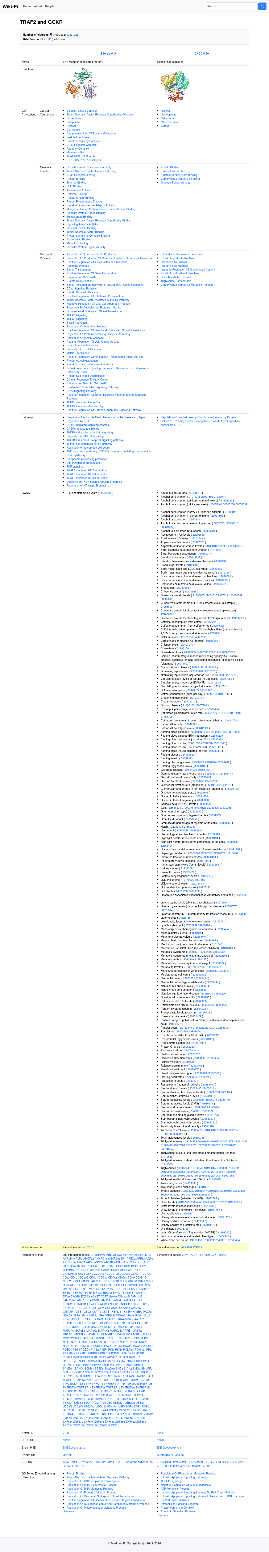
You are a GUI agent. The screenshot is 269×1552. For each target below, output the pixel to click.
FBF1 (144, 1300)
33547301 (236, 546)
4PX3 (191, 1466)
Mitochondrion (169, 122)
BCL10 (85, 1266)
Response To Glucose (174, 262)
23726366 (217, 1172)
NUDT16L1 (85, 1346)
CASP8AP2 (118, 1270)
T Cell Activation (77, 322)
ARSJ (89, 1262)
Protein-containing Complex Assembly (90, 364)
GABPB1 (76, 1308)
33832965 (225, 807)
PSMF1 (67, 1357)
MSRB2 (146, 1334)
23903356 (203, 800)
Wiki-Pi (10, 6)
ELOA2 (107, 1293)
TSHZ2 (67, 1403)
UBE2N (67, 1406)
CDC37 (93, 1277)
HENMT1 (117, 1311)
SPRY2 (67, 1376)
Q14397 (179, 1455)
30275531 (201, 880)
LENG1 (93, 1323)
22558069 (201, 986)
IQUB (147, 1315)
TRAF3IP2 (98, 1395)
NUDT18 (98, 1346)
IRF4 (66, 1319)
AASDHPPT (98, 1255)
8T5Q (82, 1466)
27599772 (219, 853)
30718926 (192, 1194)
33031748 (224, 1100)
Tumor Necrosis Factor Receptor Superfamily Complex (100, 114)
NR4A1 (143, 1342)
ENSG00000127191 (75, 1447)
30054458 (167, 1194)
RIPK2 (67, 1365)
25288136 (212, 694)
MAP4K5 (103, 1330)
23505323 (206, 853)
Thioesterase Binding (79, 216)
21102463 (188, 705)
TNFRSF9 (109, 1391)
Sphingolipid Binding (79, 239)
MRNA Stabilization (78, 353)
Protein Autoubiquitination (82, 360)
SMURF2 (146, 1368)
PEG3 (76, 1349)
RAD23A (99, 1357)
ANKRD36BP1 (117, 1258)
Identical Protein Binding (81, 228)
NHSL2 (94, 1342)
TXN (103, 1403)
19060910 (188, 959)
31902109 (183, 648)
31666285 (212, 1092)
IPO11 (139, 1315)
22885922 (188, 1191)
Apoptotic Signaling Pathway (178, 1511)
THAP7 (124, 1380)
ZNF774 (68, 1425)
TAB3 (124, 1376)
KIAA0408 (124, 1319)
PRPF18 (105, 1353)
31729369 (187, 868)
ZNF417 (119, 1418)
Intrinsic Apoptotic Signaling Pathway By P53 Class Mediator (198, 1492)
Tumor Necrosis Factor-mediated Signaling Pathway (98, 300)
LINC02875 (105, 1323)
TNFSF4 (121, 1391)
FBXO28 (68, 1304)
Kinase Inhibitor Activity (175, 171)
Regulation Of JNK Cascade (84, 349)
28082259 (188, 1046)
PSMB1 (116, 1353)
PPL (149, 1349)
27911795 (194, 497)
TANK (132, 1376)
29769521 (203, 1077)
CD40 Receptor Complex (82, 145)
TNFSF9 (133, 1391)
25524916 (202, 792)
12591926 (72, 34)
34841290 (220, 993)
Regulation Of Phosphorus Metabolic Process (188, 1473)
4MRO (192, 1462)
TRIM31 (68, 1399)
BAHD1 (146, 1262)
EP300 (127, 1293)
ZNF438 (129, 1418)
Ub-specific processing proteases (87, 459)
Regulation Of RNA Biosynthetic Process (92, 1485)
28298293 (205, 804)
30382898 (206, 952)
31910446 (232, 853)
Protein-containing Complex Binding (88, 235)
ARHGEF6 (69, 1262)
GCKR (202, 53)
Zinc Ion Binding (76, 182)
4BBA (168, 1462)
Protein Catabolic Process (82, 292)
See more (69, 1511)
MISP (100, 1334)
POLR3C (128, 1349)
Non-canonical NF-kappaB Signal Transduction (95, 311)
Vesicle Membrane (78, 137)
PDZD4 (67, 1349)
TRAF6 (119, 1395)
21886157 (200, 959)
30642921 (191, 724)
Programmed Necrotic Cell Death (87, 383)
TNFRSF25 (69, 1391)
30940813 (194, 519)
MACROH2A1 (99, 1327)
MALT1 (112, 1327)
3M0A (66, 1466)
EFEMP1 (68, 1293)
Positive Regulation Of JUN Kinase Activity (93, 341)
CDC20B (83, 1277)
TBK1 (149, 1376)
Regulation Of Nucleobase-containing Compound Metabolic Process (108, 1504)
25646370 (175, 807)
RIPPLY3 (97, 1365)
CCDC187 (100, 1274)
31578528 (200, 807)
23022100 (195, 1088)
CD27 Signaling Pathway (82, 391)
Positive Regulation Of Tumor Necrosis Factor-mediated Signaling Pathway (106, 396)
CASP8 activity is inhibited (83, 428)
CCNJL (147, 1274)
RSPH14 (137, 1365)
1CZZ (89, 1462)
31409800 (199, 1221)
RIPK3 (76, 1365)
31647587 (179, 1145)
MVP (66, 1338)
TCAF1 (67, 1380)
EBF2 (124, 1289)
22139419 (186, 1027)
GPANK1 (124, 1308)
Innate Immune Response (82, 345)
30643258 (229, 504)
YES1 (122, 1410)
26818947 (201, 1191)
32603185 (200, 766)
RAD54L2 (111, 1357)
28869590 (226, 1191)
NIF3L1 (104, 1342)
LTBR (66, 1327)
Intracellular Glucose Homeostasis (182, 254)
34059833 (188, 754)
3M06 (149, 1462)
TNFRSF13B (144, 1384)
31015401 (218, 944)
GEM (101, 1308)
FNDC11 (113, 1304)
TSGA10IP (144, 1399)
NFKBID (76, 1342)
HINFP (128, 1311)
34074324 (167, 1149)
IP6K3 (130, 1315)
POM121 (140, 1349)
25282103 (177, 826)
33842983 (234, 732)
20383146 (197, 667)
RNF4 (118, 1365)
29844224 (200, 1009)
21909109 (190, 967)
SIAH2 (128, 1368)
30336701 (219, 523)
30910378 (209, 1225)
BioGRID (45, 39)
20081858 (196, 732)
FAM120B (124, 1296)
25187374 (211, 762)
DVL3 (98, 1289)
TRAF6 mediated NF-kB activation (87, 474)
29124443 (210, 667)
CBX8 (89, 1274)
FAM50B (93, 1300)
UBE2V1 (78, 1406)
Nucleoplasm (74, 118)
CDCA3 (112, 1277)
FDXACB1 (80, 1304)
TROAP (109, 1399)
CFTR (197, 1255)
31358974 (220, 497)
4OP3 (176, 1466)
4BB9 (160, 1462)
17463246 (184, 1168)
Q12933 (67, 1455)
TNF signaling (75, 466)
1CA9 (73, 1462)
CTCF (77, 1285)
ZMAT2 (148, 1414)
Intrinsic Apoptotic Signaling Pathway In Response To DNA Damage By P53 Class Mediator (202, 1498)
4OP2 (168, 1466)
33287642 (210, 622)
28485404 (216, 504)
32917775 (209, 671)
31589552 (219, 952)
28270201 (223, 762)
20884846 (196, 1202)
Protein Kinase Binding (80, 198)
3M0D (74, 1466)
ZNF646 (99, 1421)
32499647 (204, 1194)
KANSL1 (112, 1319)
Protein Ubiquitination (79, 281)
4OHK (208, 1462)
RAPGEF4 (69, 1361)
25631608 (221, 732)
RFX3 (111, 1361)
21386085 (215, 1179)
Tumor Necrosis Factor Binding (85, 232)
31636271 (211, 1100)
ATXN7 (127, 1262)
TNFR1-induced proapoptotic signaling (90, 432)
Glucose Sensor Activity (175, 182)
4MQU (183, 1462)
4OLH (241, 1462)
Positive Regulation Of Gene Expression (91, 273)
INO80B (121, 1315)
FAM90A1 (106, 1300)
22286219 (202, 967)
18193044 (210, 1168)
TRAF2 (108, 53)
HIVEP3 (137, 1311)
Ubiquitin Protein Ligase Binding (86, 213)
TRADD (67, 1395)
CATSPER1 (133, 1270)
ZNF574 (89, 1421)
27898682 (225, 576)
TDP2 (105, 1380)
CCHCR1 (136, 1274)
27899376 (188, 807)
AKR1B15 (69, 1258)
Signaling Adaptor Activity (82, 224)
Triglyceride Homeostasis (176, 281)
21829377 (175, 1024)
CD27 (66, 1277)
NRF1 (66, 1346)
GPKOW (136, 1308)
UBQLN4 (100, 1406)
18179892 (188, 880)
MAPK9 (114, 1330)
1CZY (81, 1462)
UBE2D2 (129, 1403)
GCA (85, 1308)
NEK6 (144, 1338)
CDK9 (131, 1277)
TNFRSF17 (84, 1387)
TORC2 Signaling (77, 319)
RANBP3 (134, 1357)
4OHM (217, 1462)
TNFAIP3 (97, 1384)
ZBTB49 (101, 1414)
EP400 (136, 1293)
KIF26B (67, 1323)
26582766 (227, 652)
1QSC (133, 1462)
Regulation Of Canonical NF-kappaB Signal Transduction (101, 1496)
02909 (160, 1440)
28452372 (225, 785)
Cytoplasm (73, 122)
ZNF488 (140, 1418)
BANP (66, 1266)
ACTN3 (121, 1255)
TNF (88, 1384)
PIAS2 (95, 1349)
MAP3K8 (80, 1330)
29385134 (207, 993)
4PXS (206, 1466)
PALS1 (118, 1346)
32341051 (226, 679)
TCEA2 (76, 1380)
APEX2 (131, 1258)
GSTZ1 (106, 1311)
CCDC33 (125, 1274)
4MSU (200, 1462)
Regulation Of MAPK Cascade (85, 338)
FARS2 (127, 1300)
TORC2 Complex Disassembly (85, 406)
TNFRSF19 (113, 1387)
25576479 (188, 872)
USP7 (66, 1410)
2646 (160, 1433)
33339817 (223, 546)
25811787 (208, 1206)
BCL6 (93, 1266)
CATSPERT (70, 1274)
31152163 (236, 713)
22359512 (204, 1012)
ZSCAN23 (79, 1425)
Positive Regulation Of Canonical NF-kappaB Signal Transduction (106, 330)
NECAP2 (124, 1338)
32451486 (198, 1043)
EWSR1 (75, 1296)
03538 (66, 1440)
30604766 (211, 713)
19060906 (222, 1168)
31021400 (202, 796)
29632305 (221, 955)
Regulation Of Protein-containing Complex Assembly (99, 334)
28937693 (207, 497)
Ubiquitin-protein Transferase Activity (89, 167)
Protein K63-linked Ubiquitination (86, 376)
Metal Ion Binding (77, 243)
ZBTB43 (90, 1414)
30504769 (204, 770)
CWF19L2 (88, 1285)
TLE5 (81, 1384)
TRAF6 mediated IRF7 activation (87, 470)
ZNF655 (120, 1421)
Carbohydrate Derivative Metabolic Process (187, 285)
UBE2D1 (118, 1403)
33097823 (198, 542)
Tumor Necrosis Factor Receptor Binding (91, 171)
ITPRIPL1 (84, 1319)
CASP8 (105, 1270)
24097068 (202, 652)
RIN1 (137, 1361)
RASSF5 (81, 1361)
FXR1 (144, 1304)
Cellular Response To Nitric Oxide (87, 379)
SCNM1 (89, 1368)
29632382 (239, 1191)
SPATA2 (125, 1372)
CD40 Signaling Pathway (82, 288)
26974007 (183, 663)
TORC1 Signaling (77, 315)
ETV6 (66, 1296)
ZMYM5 (68, 1418)
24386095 (194, 891)
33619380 (216, 569)
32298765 (203, 997)
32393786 (196, 1065)
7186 (66, 1433)
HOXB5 (67, 1315)
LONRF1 (133, 1323)
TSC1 (90, 1247)
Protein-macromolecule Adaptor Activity (91, 205)
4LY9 (175, 1462)
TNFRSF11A (111, 1384)
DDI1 (117, 1285)
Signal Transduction (79, 269)
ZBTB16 (142, 1410)
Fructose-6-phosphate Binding (179, 175)
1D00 (96, 1462)
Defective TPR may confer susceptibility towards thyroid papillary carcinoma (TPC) (200, 423)
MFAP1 (91, 1334)
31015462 (223, 713)
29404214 (217, 1175)
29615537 (194, 557)
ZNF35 (98, 1418)
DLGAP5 (144, 1285)
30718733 (229, 1141)
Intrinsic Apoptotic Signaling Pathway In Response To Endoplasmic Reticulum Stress (108, 370)
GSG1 (87, 1311)
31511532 (224, 1217)
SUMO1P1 (89, 1376)
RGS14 (120, 1361)
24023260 (182, 891)
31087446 (167, 1134)
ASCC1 (98, 1262)
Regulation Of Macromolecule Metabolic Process (96, 1507)
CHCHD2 (101, 1281)
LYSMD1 (75, 1327)
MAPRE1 (126, 1330)
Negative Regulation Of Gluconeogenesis (186, 1485)
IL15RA (99, 1315)
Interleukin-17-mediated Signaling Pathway (92, 387)
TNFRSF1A (128, 1387)
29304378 (208, 1126)
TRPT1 (133, 1399)
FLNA (90, 1304)
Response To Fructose (174, 266)
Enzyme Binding (77, 194)
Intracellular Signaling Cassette (180, 1504)
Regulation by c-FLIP (79, 421)
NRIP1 (75, 1346)
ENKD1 (117, 1293)
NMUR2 (114, 1342)
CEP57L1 (68, 1281)
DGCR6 (133, 1285)
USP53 (146, 1406)
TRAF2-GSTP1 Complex (82, 156)
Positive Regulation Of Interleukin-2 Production (95, 296)
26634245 (213, 1035)
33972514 (222, 902)
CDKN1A (187, 1255)
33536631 (214, 864)
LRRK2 (143, 1323)
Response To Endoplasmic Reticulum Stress (94, 307)
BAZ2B (75, 1266)
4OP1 (160, 1466)
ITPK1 (73, 1319)
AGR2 (138, 1255)
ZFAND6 (125, 1414)
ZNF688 (141, 1421)
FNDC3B (124, 1304)
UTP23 (86, 1410)
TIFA (66, 1384)
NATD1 (94, 1338)
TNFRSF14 (69, 1387)
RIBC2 (129, 1361)
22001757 (231, 906)
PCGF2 (127, 1346)
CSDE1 (197, 1247)
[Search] (262, 6)
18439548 (190, 591)
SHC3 (119, 1368)
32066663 (201, 990)
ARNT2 (80, 1262)
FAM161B (82, 1300)
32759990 (204, 1145)
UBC (109, 1403)
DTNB (83, 1289)
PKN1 (118, 1349)
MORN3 (120, 1334)
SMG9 (136, 1368)
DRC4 (75, 1289)
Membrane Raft (76, 152)
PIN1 (111, 1349)
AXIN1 (137, 1262)
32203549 (198, 534)
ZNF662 (131, 1421)
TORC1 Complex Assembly (83, 402)
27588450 (198, 781)
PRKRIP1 (93, 1353)
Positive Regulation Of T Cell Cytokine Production (97, 262)
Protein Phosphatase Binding (84, 201)
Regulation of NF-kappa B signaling (88, 485)
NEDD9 (135, 1338)
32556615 (205, 777)
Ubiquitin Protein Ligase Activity (86, 247)
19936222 (205, 887)
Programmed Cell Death (81, 277)
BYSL (145, 1266)
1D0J (118, 1462)
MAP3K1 (123, 1327)
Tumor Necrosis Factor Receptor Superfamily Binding (99, 220)
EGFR (88, 1293)
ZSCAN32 (92, 1425)
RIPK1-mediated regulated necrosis (88, 425)
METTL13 (81, 1334)
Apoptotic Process (78, 266)
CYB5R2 (100, 1285)
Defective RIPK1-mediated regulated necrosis (94, 482)
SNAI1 (67, 1372)
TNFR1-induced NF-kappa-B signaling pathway (95, 440)
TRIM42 (89, 1399)
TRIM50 (99, 1399)
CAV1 (81, 1274)
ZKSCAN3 (137, 1414)
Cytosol (71, 126)
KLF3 (85, 1323)
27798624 (191, 1077)
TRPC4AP (121, 1399)
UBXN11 (112, 1406)
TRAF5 (109, 1395)
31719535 (167, 1156)
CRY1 (141, 1281)
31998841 (231, 512)
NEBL (114, 1338)
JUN (93, 1319)
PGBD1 (85, 1349)
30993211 (209, 1111)
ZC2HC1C (113, 1414)
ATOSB (108, 1262)
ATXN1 (118, 1262)
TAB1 (109, 1376)
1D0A (111, 1462)
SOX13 (89, 1372)
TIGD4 (74, 1384)
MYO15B (75, 1338)
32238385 (213, 807)
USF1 (121, 1406)
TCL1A (97, 1380)
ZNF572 (78, 1421)
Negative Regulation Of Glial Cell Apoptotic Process (98, 304)
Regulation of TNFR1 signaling (85, 436)
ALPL (79, 1258)
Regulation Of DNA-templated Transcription (93, 1481)
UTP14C (76, 1410)
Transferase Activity (79, 190)
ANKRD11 (101, 1258)
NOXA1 (124, 1342)
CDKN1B (141, 1277)
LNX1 (116, 1323)
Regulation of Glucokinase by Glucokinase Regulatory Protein (198, 417)
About (38, 6)
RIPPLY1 (85, 1365)
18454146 (223, 1236)
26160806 (179, 1175)
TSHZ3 (76, 1403)
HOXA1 (147, 1311)
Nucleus (166, 111)
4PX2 (183, 1466)
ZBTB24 (68, 1414)
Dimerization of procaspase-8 (84, 463)
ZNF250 (89, 1418)
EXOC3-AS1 (88, 1296)
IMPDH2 (110, 1315)
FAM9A (117, 1300)
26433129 (195, 1016)
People (49, 6)
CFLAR (90, 1281)
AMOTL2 (88, 1258)
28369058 (220, 561)
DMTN (67, 1289)
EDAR (133, 1289)
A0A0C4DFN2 (165, 1455)
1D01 (103, 1462)
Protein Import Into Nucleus (177, 258)
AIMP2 (146, 1255)
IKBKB (90, 1315)
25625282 (217, 739)
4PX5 (198, 1466)
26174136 (207, 1096)
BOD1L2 (136, 1266)
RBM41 (92, 1361)
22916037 (215, 967)
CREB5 (132, 1281)
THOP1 (133, 1380)
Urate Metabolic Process (176, 277)
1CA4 (66, 1462)
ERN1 (144, 1293)
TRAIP (128, 1395)
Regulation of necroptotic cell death (88, 447)
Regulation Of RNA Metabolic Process (90, 1488)
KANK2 (101, 1319)
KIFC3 (77, 1323)
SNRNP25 (78, 1372)
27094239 (191, 770)
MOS (129, 1334)
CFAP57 (80, 1281)
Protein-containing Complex (83, 141)
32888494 (105, 493)
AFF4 (130, 1255)
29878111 (224, 595)
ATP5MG (186, 1247)
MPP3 (137, 1334)
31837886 (224, 694)
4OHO (225, 1462)
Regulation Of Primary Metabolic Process (92, 1492)
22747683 (183, 588)
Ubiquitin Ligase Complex (82, 111)
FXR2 (66, 1308)
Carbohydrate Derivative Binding (180, 179)
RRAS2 (127, 1365)
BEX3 (109, 1266)
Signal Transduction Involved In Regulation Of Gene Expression (105, 285)
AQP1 (149, 1258)
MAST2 (137, 1330)
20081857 (203, 1187)
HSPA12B (79, 1315)
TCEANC (87, 1380)
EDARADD (143, 1289)
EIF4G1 (97, 1293)
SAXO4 (79, 1368)
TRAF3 (86, 1395)
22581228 (208, 732)
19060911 (235, 1168)
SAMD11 (68, 1368)
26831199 (213, 785)
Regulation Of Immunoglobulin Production (92, 254)
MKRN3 (110, 1334)
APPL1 (140, 1258)
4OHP (233, 1462)
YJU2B (131, 1410)
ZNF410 (108, 1418)
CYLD (109, 1285)
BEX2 (101, 1266)
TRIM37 (78, 1399)
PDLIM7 (148, 1346)
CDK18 (122, 1277)
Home (27, 6)
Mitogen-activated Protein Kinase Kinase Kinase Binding (101, 209)
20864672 (192, 1172)
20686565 (190, 652)
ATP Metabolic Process (175, 1488)
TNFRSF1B (143, 1387)
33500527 (218, 963)
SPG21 (135, 1372)
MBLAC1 (68, 1334)
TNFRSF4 (83, 1391)
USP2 (129, 1406)
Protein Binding (76, 179)
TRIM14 (138, 1395)
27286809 (167, 606)
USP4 (137, 1406)
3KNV (141, 1462)
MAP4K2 (91, 1330)
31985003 (234, 1202)
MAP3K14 (135, 1327)
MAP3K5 (68, 1330)
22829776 (213, 1115)
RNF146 (109, 1365)
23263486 (209, 1202)
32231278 (188, 1062)
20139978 (214, 834)
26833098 (197, 671)
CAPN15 (95, 1270)
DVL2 (90, 1289)
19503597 (188, 1213)
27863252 (191, 819)
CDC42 (103, 1277)
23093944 (198, 1100)
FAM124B (137, 1296)
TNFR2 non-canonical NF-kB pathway (89, 444)
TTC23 (95, 1403)
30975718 (183, 1228)
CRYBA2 (68, 1285)
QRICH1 (88, 1357)
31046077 (216, 550)
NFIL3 (66, 1342)
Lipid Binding (74, 186)
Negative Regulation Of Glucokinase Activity (188, 269)
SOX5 (107, 1372)
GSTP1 (96, 1311)
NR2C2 (134, 1342)
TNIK (142, 1391)
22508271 (198, 762)
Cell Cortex (73, 129)
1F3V (125, 1462)
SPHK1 (144, 1372)
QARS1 (77, 1357)
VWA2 (104, 1410)
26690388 (198, 1137)
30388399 (236, 595)
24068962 (200, 637)
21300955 (198, 595)
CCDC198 (113, 1274)
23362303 (201, 1001)
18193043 (197, 1168)
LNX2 (123, 1323)
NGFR (86, 1342)
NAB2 (85, 1338)
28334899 (197, 1130)
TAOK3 (141, 1376)
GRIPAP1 (69, 1311)
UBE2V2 (89, 1406)
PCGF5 (137, 1346)
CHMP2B (113, 1281)
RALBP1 (123, 1357)
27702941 (216, 633)
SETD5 (99, 1368)
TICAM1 (144, 1380)
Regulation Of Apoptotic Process (87, 326)
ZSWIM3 (104, 1425)
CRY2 (149, 1281)
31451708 (167, 716)
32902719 (217, 1145)
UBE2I (140, 1403)
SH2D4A (109, 1368)
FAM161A (69, 1300)
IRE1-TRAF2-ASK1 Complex (84, 160)
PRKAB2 (81, 1353)
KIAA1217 (138, 1319)
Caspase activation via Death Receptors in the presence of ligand (106, 417)
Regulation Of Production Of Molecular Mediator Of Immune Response (109, 258)
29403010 (195, 493)
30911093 (241, 1141)
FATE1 (136, 1300)
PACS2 (108, 1346)
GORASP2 (111, 1308)
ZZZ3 (114, 1425)
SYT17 (101, 1376)
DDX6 (124, 1285)
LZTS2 (86, 1327)
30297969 (179, 1194)
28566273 (214, 1191)
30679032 (241, 504)
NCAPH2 (104, 1338)
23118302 (241, 895)
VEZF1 (95, 1410)
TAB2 (116, 1376)
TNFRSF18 (98, 1387)
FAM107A (111, 1296)
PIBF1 (103, 1349)
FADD (100, 1296)
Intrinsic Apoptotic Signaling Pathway (183, 1477)
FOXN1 (135, 1304)
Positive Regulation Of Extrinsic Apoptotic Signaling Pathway (104, 410)
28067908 (201, 705)
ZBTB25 (79, 1414)
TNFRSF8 (96, 1391)
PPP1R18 (69, 1353)
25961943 (215, 652)
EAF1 (117, 1289)
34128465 (185, 917)
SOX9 (115, 1372)
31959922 (226, 500)
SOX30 (98, 1372)
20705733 (187, 637)
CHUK (123, 1281)
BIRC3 (126, 1266)
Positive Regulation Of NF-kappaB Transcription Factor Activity (105, 357)
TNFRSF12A (128, 1384)
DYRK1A (107, 1289)
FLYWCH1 (101, 1304)
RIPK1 (145, 1361)
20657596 (194, 853)
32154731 (219, 921)
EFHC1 (79, 1293)
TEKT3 (114, 1380)
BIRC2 (117, 1266)
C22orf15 (68, 1270)
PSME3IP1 (138, 1353)
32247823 (240, 914)
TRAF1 (77, 1395)
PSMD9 (126, 1353)
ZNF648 (110, 1421)
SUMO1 (77, 1376)
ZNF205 (78, 1418)
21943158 (212, 641)
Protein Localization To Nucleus (180, 273)
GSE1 (79, 1311)
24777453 (196, 1240)
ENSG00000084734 (169, 1447)
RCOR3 (102, 1361)
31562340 (189, 826)
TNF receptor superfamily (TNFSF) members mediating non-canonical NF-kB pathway (109, 453)
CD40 (73, 1277)
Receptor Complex (78, 148)
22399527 (194, 952)
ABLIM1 (111, 1255)
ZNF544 (68, 1421)
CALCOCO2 (82, 1270)
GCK (213, 1255)
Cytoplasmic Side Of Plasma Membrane (91, 133)
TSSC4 (86, 1403)
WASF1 (113, 1410)
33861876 (167, 527)
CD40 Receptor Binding (81, 175)
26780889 (204, 1175)
